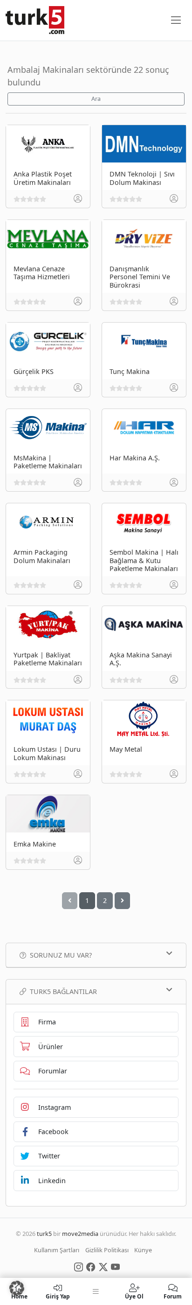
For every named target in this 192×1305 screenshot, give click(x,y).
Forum (173, 1295)
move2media (80, 1233)
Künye (143, 1250)
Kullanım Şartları (56, 1250)
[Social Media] (78, 1266)
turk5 (44, 1233)
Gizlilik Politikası (107, 1250)
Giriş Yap (58, 1295)
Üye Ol (134, 1295)
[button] (17, 1288)
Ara (96, 99)
